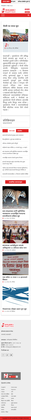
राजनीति (3, 405)
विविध (2, 407)
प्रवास (12, 398)
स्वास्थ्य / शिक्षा (4, 412)
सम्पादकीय (13, 409)
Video (3, 391)
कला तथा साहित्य (5, 394)
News (3, 389)
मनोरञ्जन (3, 403)
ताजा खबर (12, 131)
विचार (12, 405)
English (3, 387)
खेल (12, 394)
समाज (2, 409)
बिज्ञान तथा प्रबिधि (5, 400)
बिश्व (12, 400)
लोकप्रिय (19, 131)
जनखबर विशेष (4, 396)
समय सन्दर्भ (14, 407)
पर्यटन (2, 398)
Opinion (13, 389)
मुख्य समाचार (14, 403)
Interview (14, 387)
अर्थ (12, 391)
